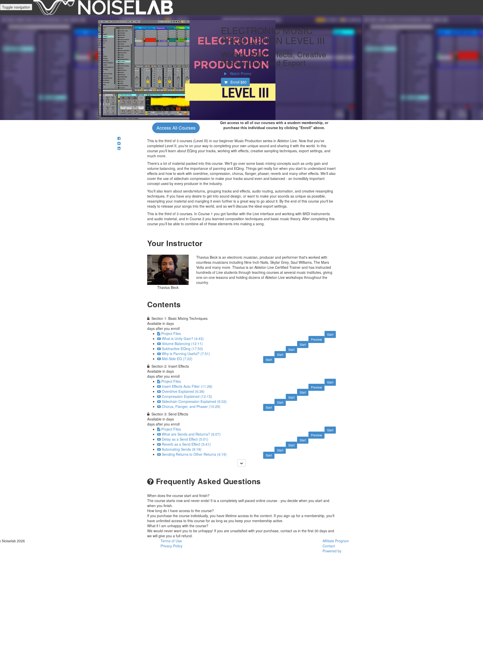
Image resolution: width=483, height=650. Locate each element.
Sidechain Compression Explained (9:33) (194, 401)
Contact (329, 545)
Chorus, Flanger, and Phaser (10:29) (191, 406)
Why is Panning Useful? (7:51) (186, 353)
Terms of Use (171, 540)
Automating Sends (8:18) (182, 449)
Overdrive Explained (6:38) (183, 391)
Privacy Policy (171, 545)
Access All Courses (175, 127)
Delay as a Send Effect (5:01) (185, 439)
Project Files (171, 333)
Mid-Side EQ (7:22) (177, 358)
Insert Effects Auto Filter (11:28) (187, 386)
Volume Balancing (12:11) (182, 343)
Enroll (237, 82)
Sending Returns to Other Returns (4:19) (194, 454)
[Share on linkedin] (118, 148)
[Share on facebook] (118, 138)
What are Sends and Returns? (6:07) (191, 434)
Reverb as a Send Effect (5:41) (186, 444)
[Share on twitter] (118, 143)
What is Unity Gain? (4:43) (183, 338)
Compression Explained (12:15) (187, 396)
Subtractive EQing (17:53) (182, 348)
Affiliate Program (336, 540)
